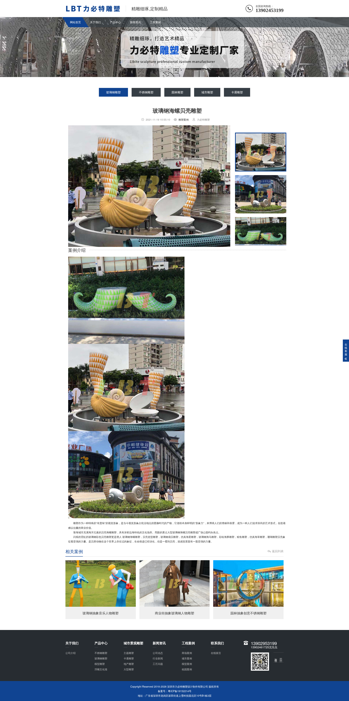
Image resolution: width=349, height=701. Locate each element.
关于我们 (95, 22)
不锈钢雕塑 (146, 92)
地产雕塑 (129, 664)
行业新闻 (158, 658)
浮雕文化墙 (101, 669)
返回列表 (278, 551)
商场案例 (187, 653)
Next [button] (218, 186)
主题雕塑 (129, 653)
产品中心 (115, 22)
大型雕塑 (129, 669)
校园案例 (187, 669)
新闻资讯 (135, 22)
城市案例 (187, 658)
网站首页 (75, 22)
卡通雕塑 (237, 92)
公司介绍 (70, 653)
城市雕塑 (207, 92)
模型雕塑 (100, 664)
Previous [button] (80, 186)
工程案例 (155, 22)
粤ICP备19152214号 (179, 691)
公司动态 (158, 653)
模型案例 (187, 664)
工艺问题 (158, 664)
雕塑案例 (183, 119)
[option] (149, 186)
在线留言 (216, 653)
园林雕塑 (177, 92)
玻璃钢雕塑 (113, 92)
